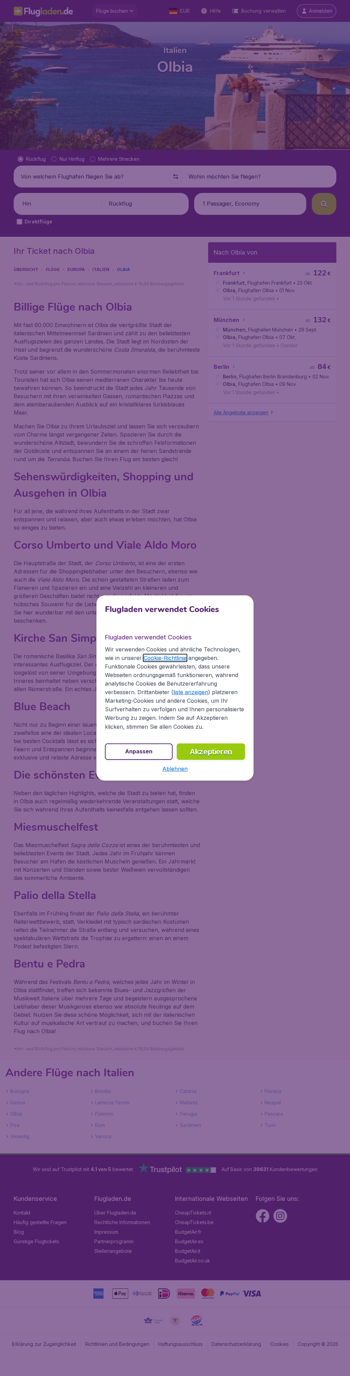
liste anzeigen (190, 692)
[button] (175, 768)
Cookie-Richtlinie (165, 657)
